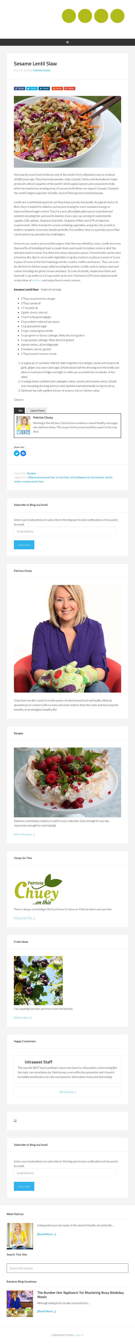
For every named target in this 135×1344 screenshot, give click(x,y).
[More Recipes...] (24, 834)
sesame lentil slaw (32, 481)
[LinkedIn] (28, 433)
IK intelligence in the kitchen (87, 477)
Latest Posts (38, 410)
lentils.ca (37, 280)
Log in (79, 1335)
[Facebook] (23, 433)
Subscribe (24, 544)
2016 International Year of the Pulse (49, 477)
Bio (20, 410)
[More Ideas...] (22, 1017)
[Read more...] (67, 1091)
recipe (17, 481)
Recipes (31, 473)
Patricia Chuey (27, 19)
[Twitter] (19, 433)
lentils (108, 477)
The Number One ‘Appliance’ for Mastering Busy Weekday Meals (80, 1294)
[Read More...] (46, 1311)
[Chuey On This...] (24, 918)
